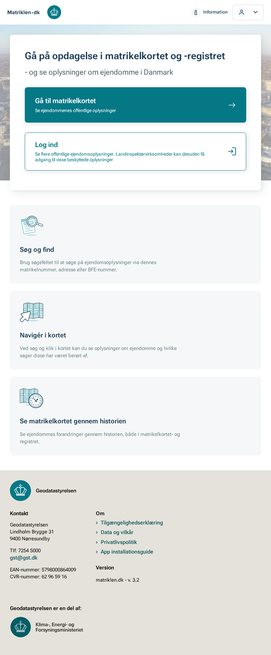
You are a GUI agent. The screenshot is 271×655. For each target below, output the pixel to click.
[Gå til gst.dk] (54, 12)
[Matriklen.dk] (24, 12)
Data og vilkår (117, 532)
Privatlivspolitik (119, 542)
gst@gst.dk (23, 558)
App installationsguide (127, 551)
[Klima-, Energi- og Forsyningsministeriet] (53, 636)
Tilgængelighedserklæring (132, 522)
